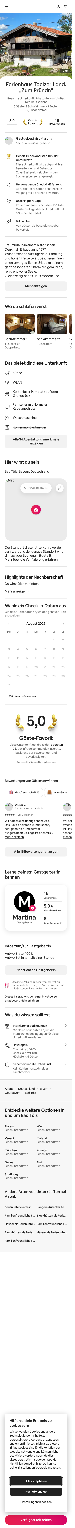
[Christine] (9, 807)
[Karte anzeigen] (36, 509)
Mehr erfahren (29, 1000)
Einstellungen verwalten (36, 1502)
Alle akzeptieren (36, 1481)
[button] (53, 640)
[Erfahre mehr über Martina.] (9, 141)
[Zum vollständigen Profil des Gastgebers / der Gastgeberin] (36, 908)
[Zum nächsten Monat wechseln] (63, 623)
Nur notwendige (36, 1491)
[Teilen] (58, 6)
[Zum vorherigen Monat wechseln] (8, 623)
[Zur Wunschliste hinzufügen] (65, 6)
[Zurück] (7, 6)
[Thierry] (67, 807)
